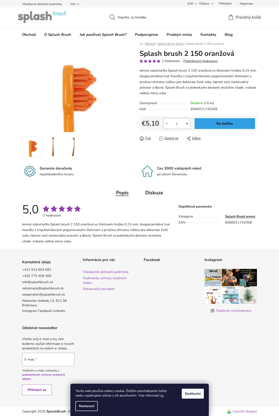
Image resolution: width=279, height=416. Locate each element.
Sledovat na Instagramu (233, 310)
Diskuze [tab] (154, 192)
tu (162, 395)
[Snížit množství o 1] (166, 123)
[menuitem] (29, 35)
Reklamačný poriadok (98, 289)
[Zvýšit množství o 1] (187, 123)
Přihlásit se (37, 390)
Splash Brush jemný (240, 216)
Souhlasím (193, 393)
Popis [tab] (122, 192)
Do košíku (224, 123)
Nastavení (86, 406)
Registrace (246, 4)
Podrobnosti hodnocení (200, 61)
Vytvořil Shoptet (245, 411)
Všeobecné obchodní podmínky (42, 4)
